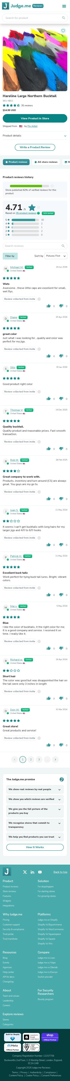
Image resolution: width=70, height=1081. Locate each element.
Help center (8, 972)
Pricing (6, 919)
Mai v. (13, 606)
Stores (6, 1019)
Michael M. (16, 267)
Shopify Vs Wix (45, 943)
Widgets (7, 900)
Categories (8, 1024)
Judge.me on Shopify (48, 919)
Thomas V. (16, 410)
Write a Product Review (35, 147)
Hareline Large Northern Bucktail (30, 96)
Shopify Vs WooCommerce (51, 929)
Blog (5, 957)
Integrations (8, 905)
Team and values (11, 995)
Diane (13, 317)
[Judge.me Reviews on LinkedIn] (32, 872)
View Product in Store (35, 118)
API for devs (8, 976)
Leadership (8, 1000)
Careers (6, 1005)
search (64, 18)
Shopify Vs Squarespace (49, 934)
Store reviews (9, 891)
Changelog (8, 981)
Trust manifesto (10, 938)
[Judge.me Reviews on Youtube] (40, 872)
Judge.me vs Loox (46, 957)
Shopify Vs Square (46, 938)
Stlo (12, 367)
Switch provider (45, 976)
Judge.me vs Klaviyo (47, 972)
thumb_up (49, 306)
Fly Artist (32, 126)
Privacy (24, 1072)
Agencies (7, 967)
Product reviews (10, 886)
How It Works (35, 847)
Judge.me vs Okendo (48, 967)
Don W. (15, 710)
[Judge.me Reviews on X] (25, 872)
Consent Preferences (51, 1075)
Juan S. (14, 510)
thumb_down (61, 306)
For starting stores (46, 891)
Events (6, 962)
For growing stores (47, 896)
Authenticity (36, 1072)
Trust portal (8, 934)
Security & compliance (13, 929)
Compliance (50, 1072)
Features (7, 896)
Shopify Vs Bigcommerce (50, 924)
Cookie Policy (32, 1075)
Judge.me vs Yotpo (47, 962)
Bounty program (45, 999)
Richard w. (16, 660)
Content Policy (16, 1075)
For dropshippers (46, 886)
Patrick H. (16, 556)
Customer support (11, 924)
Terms (15, 1072)
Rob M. (14, 460)
